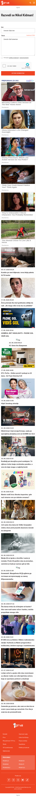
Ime (2, 27)
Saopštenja (22, 744)
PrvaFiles (22, 767)
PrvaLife (21, 764)
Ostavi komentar (18, 73)
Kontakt (5, 734)
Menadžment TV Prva (9, 741)
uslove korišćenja (24, 57)
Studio (4, 744)
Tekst (3, 35)
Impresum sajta (23, 734)
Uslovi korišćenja (23, 737)
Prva (4, 737)
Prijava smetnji (23, 741)
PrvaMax (5, 764)
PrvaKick (21, 761)
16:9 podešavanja (8, 747)
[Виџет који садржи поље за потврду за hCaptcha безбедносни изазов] (16, 66)
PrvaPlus (6, 761)
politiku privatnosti (14, 57)
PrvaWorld (6, 767)
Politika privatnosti (24, 747)
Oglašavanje (6, 751)
